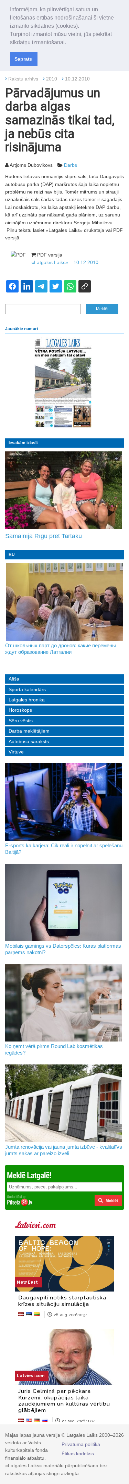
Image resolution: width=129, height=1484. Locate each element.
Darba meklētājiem (29, 731)
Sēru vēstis (21, 720)
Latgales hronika (27, 699)
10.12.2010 (77, 79)
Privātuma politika (81, 1444)
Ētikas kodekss (78, 1453)
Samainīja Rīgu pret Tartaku (43, 536)
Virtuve (16, 752)
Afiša (14, 679)
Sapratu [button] (23, 59)
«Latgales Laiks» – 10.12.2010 (64, 262)
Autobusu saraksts (29, 741)
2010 (51, 79)
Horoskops (20, 710)
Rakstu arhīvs (23, 79)
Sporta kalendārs (27, 689)
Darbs (70, 165)
